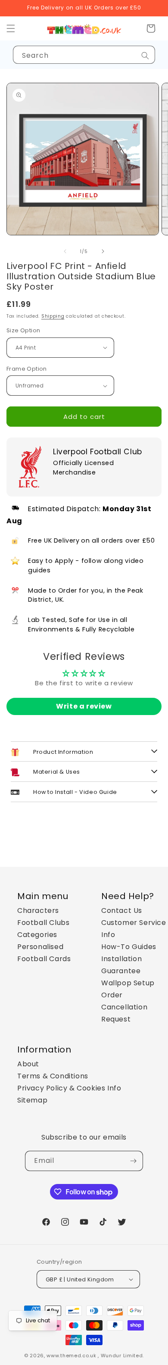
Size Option (23, 330)
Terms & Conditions (52, 1076)
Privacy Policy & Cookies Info (69, 1088)
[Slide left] (65, 251)
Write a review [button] (84, 706)
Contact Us (121, 910)
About (28, 1064)
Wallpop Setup (128, 983)
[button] (150, 28)
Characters (38, 910)
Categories (37, 935)
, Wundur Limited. (121, 1355)
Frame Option (26, 369)
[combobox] (84, 54)
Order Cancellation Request (124, 1007)
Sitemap (32, 1100)
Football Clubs (43, 923)
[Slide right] (102, 251)
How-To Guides (128, 947)
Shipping (53, 316)
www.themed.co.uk (71, 1355)
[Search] (145, 55)
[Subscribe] (133, 1161)
